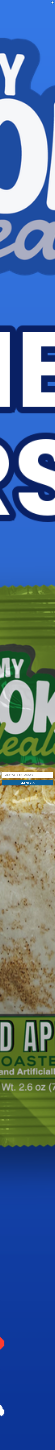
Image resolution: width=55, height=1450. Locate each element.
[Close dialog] (52, 2)
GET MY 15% (27, 783)
